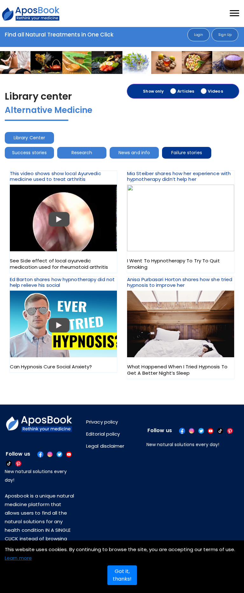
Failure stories (208, 152)
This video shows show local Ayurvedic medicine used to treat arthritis (59, 220)
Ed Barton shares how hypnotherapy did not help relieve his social (62, 323)
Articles (185, 91)
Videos (215, 91)
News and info (149, 152)
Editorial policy (103, 434)
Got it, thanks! (122, 575)
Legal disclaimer (105, 446)
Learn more (18, 558)
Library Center (32, 138)
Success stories (32, 152)
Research (90, 152)
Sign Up (225, 34)
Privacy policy (102, 421)
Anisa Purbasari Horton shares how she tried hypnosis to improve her (179, 326)
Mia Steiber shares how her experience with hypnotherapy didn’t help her (179, 220)
